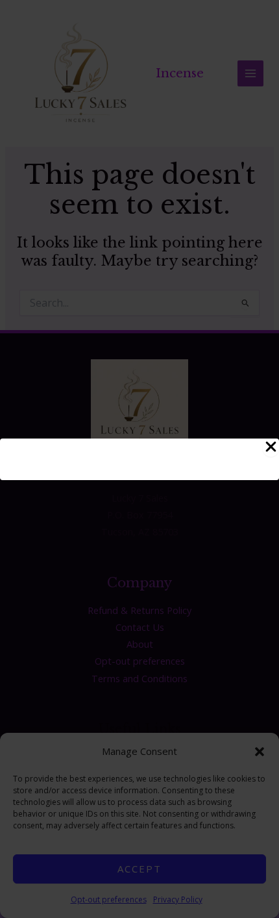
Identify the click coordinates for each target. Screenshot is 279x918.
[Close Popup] (271, 448)
